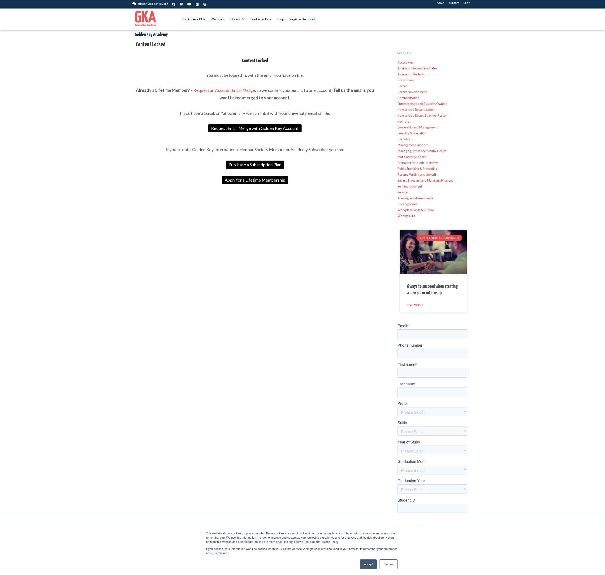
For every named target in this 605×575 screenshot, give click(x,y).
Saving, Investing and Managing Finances (425, 180)
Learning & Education (412, 133)
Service (402, 192)
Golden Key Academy (151, 34)
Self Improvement (410, 186)
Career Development (412, 92)
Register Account (302, 19)
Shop (280, 19)
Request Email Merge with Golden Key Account (255, 128)
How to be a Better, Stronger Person (422, 115)
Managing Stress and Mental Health (422, 151)
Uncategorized (408, 204)
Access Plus (405, 62)
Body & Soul (406, 80)
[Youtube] (189, 4)
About (440, 2)
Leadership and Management (417, 127)
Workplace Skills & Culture (416, 210)
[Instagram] (205, 4)
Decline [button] (388, 564)
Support (454, 2)
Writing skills (406, 216)
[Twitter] (181, 4)
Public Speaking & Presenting (417, 168)
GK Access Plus (193, 19)
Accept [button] (368, 564)
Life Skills (404, 139)
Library (235, 19)
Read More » (415, 305)
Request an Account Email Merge (224, 90)
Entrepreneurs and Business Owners (422, 104)
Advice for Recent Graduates (417, 68)
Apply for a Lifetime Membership (255, 180)
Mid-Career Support (412, 157)
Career (402, 86)
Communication (408, 98)
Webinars (218, 19)
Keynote (403, 121)
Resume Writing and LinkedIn (417, 174)
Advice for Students (411, 74)
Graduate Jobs (260, 19)
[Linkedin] (197, 4)
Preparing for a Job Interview (418, 163)
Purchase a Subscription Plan (255, 164)
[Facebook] (173, 4)
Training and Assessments (415, 198)
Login (466, 2)
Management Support (413, 145)
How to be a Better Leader (416, 109)
